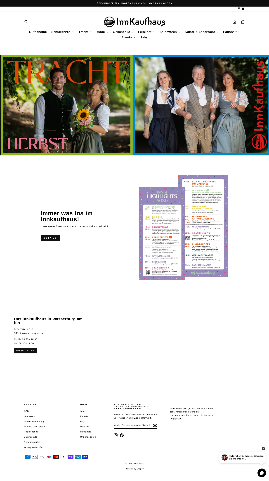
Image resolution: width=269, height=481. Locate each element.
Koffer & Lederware (200, 32)
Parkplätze (85, 432)
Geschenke (122, 32)
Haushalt (230, 32)
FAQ (82, 421)
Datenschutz (30, 437)
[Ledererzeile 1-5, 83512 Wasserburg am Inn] (134, 335)
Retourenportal (32, 442)
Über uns (85, 426)
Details (50, 238)
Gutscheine (38, 32)
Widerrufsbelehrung (34, 421)
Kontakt (84, 416)
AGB (26, 411)
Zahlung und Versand (35, 426)
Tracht (84, 32)
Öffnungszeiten (88, 437)
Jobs (144, 37)
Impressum (29, 416)
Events (127, 37)
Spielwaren (169, 32)
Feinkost (145, 32)
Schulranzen (61, 32)
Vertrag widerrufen (33, 447)
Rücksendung (31, 432)
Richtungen (25, 350)
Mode (101, 32)
